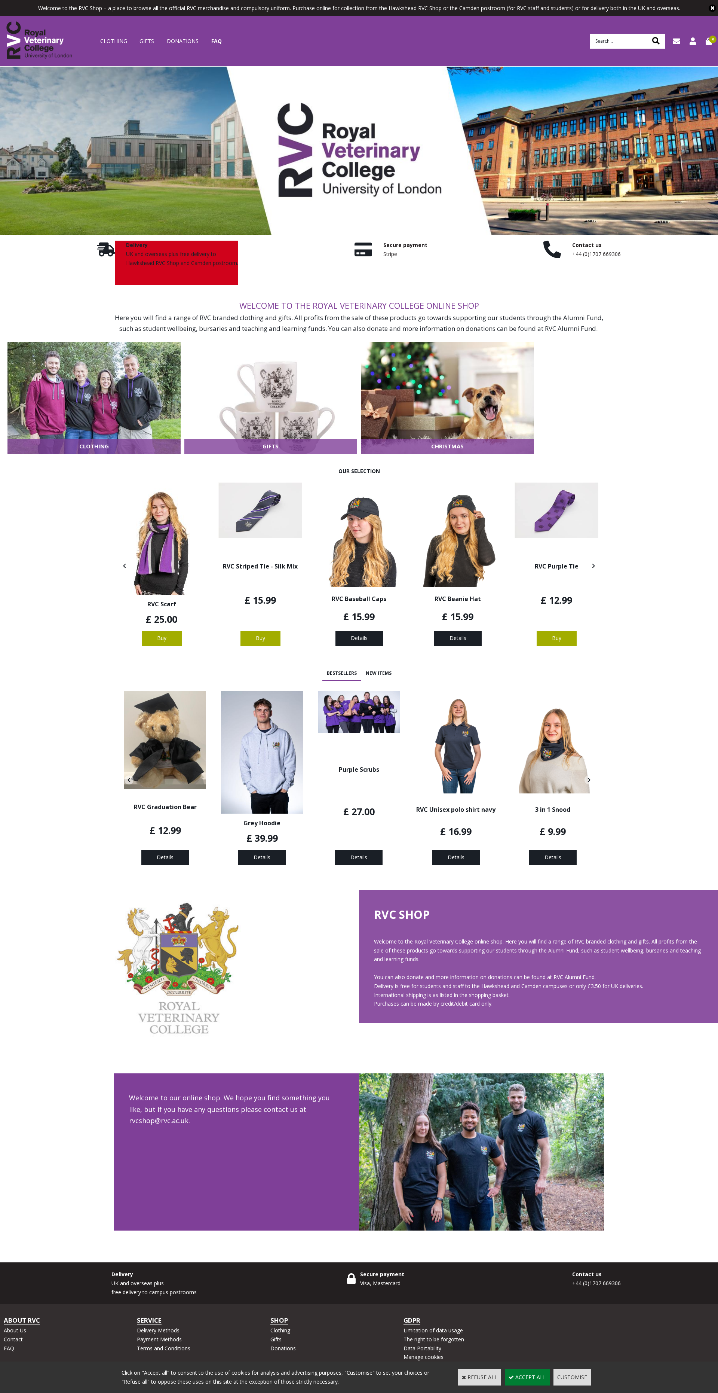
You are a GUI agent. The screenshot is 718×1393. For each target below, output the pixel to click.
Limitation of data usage (433, 1330)
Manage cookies (424, 1356)
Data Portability (422, 1348)
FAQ (216, 41)
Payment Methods (159, 1339)
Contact (13, 1339)
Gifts (146, 41)
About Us (15, 1330)
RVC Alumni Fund (570, 328)
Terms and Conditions (163, 1348)
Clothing (113, 41)
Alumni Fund (582, 317)
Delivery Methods (158, 1330)
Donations (183, 41)
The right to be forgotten (434, 1339)
